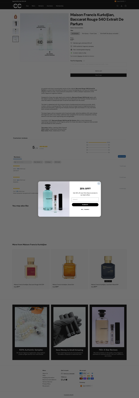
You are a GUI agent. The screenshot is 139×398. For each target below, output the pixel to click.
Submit (85, 205)
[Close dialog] (99, 183)
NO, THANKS (85, 209)
